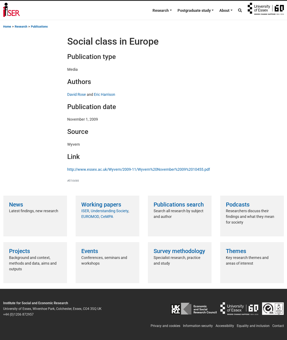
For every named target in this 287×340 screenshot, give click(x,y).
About (224, 10)
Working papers (101, 204)
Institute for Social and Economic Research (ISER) (11, 10)
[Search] (240, 10)
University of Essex (266, 10)
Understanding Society (109, 211)
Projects (19, 251)
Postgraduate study (194, 10)
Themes (236, 251)
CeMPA (107, 216)
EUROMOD (90, 216)
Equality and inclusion (253, 326)
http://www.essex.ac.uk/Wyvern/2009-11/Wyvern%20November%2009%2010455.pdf (138, 169)
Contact (278, 326)
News (16, 204)
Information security (198, 326)
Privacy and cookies (165, 326)
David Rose (76, 94)
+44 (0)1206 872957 (18, 314)
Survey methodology (179, 251)
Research (161, 10)
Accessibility (225, 326)
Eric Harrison (104, 94)
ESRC (194, 309)
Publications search (179, 204)
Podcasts (238, 204)
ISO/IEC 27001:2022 (273, 309)
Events (89, 251)
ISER (85, 211)
